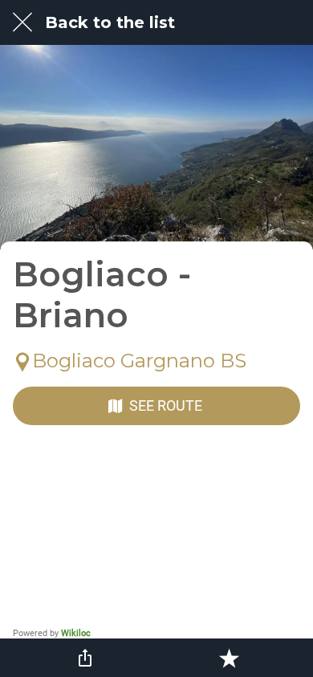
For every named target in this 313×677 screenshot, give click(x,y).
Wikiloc (76, 633)
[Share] (85, 657)
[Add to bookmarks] (228, 657)
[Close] (22, 22)
